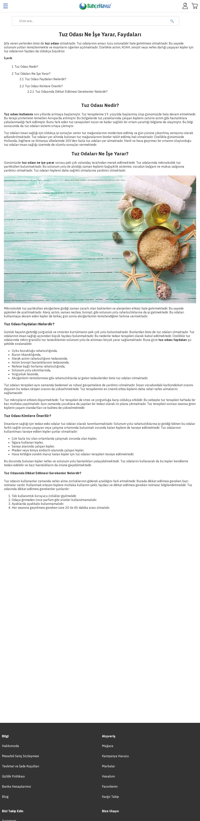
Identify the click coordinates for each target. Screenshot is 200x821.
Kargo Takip (110, 797)
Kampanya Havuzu (115, 756)
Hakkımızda (10, 746)
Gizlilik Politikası (13, 776)
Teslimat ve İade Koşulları (20, 766)
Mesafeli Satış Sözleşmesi (20, 756)
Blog (5, 797)
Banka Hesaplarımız (16, 786)
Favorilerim (110, 786)
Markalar (108, 766)
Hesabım (108, 776)
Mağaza (107, 746)
